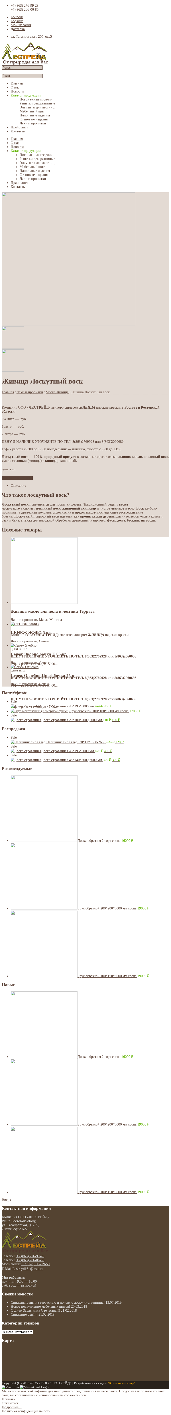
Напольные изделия (35, 115)
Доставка (18, 29)
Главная (17, 83)
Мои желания (21, 25)
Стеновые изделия (34, 119)
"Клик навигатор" (121, 1383)
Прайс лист (19, 127)
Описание (18, 485)
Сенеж (44, 641)
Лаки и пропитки (33, 123)
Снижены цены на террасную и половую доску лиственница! (58, 1302)
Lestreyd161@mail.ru (27, 1269)
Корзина (17, 21)
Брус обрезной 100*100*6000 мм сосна (99, 711)
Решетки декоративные (37, 103)
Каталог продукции (26, 95)
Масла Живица (57, 392)
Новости (17, 91)
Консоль (17, 17)
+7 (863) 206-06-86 (25, 9)
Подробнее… (12, 1407)
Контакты (18, 131)
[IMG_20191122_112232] (68, 324)
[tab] (90, 486)
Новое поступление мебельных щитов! (40, 1306)
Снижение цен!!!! (24, 1314)
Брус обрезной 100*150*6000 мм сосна (107, 976)
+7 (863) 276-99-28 (25, 5)
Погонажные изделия (36, 99)
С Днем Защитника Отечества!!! (35, 1310)
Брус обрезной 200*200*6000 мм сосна (107, 908)
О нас (15, 87)
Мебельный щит (32, 111)
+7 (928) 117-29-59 (35, 1264)
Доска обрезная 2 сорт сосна (99, 840)
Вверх (6, 1200)
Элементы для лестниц (37, 107)
